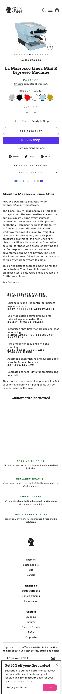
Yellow (50, 97)
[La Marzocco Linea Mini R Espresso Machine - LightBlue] (19, 439)
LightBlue (42, 97)
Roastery (31, 559)
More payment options (31, 147)
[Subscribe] (53, 658)
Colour (31, 91)
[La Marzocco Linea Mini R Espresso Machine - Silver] (4, 439)
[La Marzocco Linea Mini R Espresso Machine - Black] (8, 439)
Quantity (31, 107)
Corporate (31, 637)
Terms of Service (31, 627)
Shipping (18, 84)
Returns (31, 622)
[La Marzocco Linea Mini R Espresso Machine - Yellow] (4, 442)
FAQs (31, 632)
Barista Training (31, 596)
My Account (31, 601)
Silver (12, 97)
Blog (31, 569)
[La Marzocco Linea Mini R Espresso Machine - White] (15, 439)
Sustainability (31, 564)
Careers (31, 574)
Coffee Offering (31, 590)
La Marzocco (31, 60)
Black (19, 97)
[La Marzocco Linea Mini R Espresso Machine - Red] (12, 439)
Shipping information (31, 165)
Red (27, 97)
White (35, 97)
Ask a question (31, 172)
